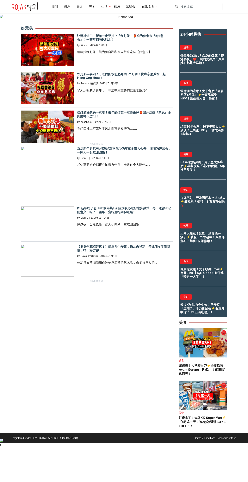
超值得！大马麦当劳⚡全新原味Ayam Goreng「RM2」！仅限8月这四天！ (202, 369)
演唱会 (130, 6)
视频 (117, 6)
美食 (92, 6)
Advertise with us (227, 438)
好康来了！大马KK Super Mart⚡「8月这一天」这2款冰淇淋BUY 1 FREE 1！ (202, 422)
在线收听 (148, 6)
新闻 (55, 6)
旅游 (80, 6)
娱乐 (67, 6)
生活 (104, 6)
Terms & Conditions (205, 438)
